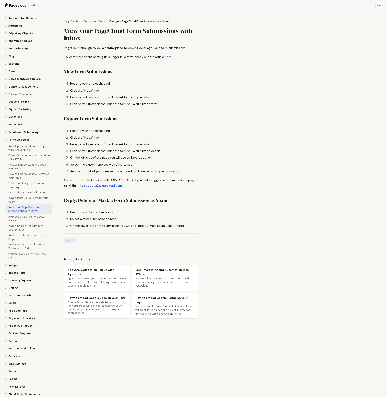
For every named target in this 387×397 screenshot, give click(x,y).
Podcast (14, 341)
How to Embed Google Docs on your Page (28, 166)
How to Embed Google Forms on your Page (28, 175)
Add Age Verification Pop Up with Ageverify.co (26, 148)
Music (12, 303)
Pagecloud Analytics (21, 318)
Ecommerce (16, 124)
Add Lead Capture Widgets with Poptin (26, 218)
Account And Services (22, 18)
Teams (12, 379)
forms (70, 240)
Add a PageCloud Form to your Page (28, 199)
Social (12, 371)
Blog (11, 56)
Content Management (23, 86)
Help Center (72, 21)
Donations (15, 117)
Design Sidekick (18, 101)
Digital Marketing (19, 109)
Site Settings (17, 363)
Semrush (14, 356)
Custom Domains (19, 94)
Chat (11, 71)
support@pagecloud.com (103, 185)
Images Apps (16, 272)
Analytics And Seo (20, 41)
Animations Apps (19, 48)
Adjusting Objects (20, 33)
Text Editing (16, 386)
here (168, 57)
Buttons (13, 63)
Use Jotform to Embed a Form (27, 192)
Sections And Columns (23, 348)
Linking (13, 288)
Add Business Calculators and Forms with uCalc (27, 246)
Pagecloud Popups (20, 325)
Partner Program (19, 333)
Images (13, 265)
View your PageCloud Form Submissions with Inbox (25, 209)
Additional (15, 25)
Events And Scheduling (23, 132)
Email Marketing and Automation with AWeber (29, 157)
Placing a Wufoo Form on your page (27, 255)
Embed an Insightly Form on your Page (26, 185)
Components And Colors (24, 79)
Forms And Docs (18, 139)
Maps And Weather (21, 295)
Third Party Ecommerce (24, 394)
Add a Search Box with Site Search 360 (25, 227)
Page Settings (17, 310)
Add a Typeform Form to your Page (27, 237)
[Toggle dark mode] (378, 5)
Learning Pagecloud (21, 280)
